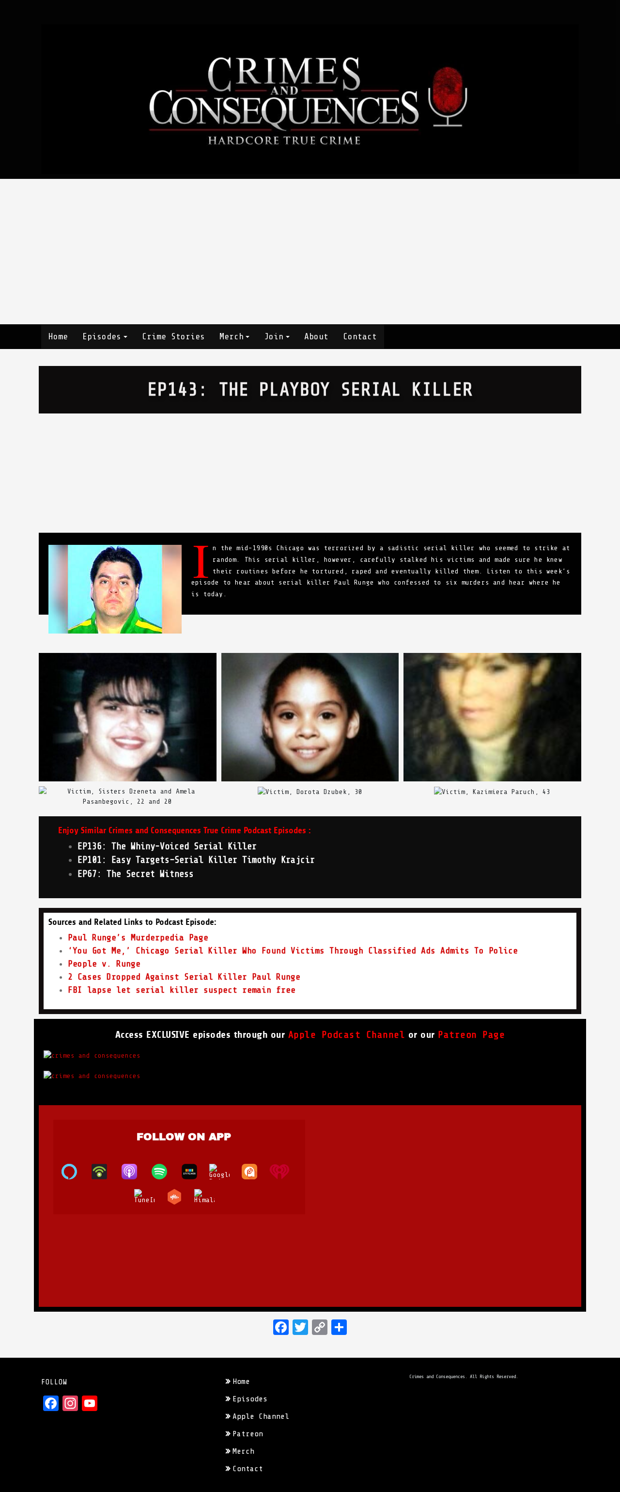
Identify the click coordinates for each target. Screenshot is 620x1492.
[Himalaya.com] (209, 1197)
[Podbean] (104, 1171)
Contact (360, 336)
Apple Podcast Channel (346, 1034)
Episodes (101, 336)
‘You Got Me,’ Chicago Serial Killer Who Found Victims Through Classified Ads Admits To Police (293, 950)
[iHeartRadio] (284, 1171)
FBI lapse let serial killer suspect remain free (181, 990)
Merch (231, 336)
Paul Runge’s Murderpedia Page (138, 937)
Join (273, 336)
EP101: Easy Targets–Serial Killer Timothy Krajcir (196, 860)
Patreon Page (471, 1034)
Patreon (247, 1433)
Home (58, 336)
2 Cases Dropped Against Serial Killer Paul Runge (184, 977)
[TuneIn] (149, 1197)
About (316, 336)
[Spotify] (164, 1171)
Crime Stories (173, 336)
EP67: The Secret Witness (136, 874)
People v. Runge (104, 963)
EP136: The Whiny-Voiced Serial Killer (167, 846)
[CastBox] (179, 1197)
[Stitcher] (194, 1171)
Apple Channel (260, 1416)
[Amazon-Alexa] (74, 1171)
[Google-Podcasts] (224, 1171)
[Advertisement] (310, 251)
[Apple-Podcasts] (134, 1171)
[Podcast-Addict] (254, 1171)
